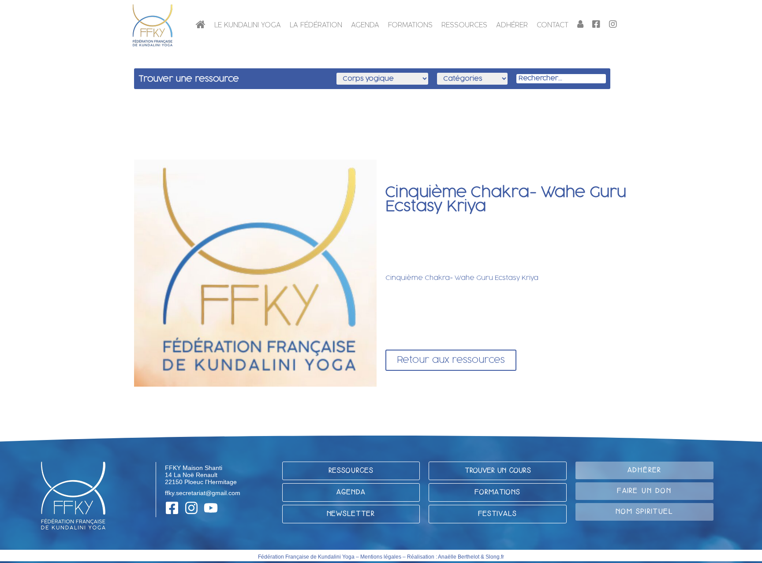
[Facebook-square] (172, 508)
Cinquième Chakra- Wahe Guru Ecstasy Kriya (461, 278)
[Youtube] (211, 508)
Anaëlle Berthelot (458, 557)
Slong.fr (495, 557)
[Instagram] (191, 508)
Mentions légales (380, 557)
